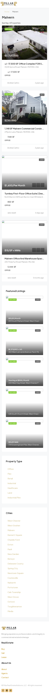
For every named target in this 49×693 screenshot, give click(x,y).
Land (10, 492)
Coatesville (13, 578)
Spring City (13, 568)
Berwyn (11, 558)
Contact (5, 677)
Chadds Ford (14, 539)
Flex (9, 473)
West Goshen (14, 525)
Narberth (12, 582)
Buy (3, 649)
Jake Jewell (11, 213)
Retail (10, 478)
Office (11, 469)
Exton (10, 544)
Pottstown (13, 587)
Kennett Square (15, 535)
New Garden (13, 554)
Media (10, 611)
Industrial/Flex (14, 497)
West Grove (13, 597)
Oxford (11, 601)
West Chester (14, 520)
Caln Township (14, 592)
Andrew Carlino (13, 83)
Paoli (10, 549)
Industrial (12, 483)
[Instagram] (10, 690)
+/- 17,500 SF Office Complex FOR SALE (25, 63)
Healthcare (13, 488)
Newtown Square (16, 573)
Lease (3, 657)
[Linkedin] (6, 690)
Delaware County (16, 563)
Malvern (11, 530)
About (4, 669)
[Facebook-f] (3, 690)
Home (6, 12)
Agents (4, 673)
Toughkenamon (15, 606)
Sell (2, 653)
